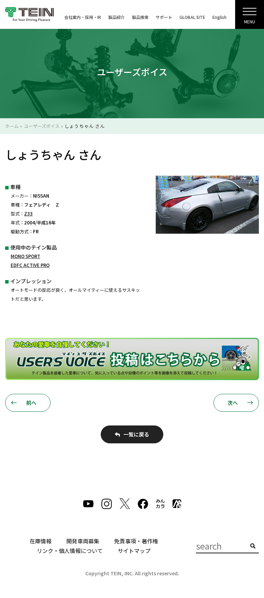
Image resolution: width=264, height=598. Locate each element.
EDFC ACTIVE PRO (30, 265)
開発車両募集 (82, 541)
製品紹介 (116, 17)
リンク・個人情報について (70, 550)
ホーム (12, 126)
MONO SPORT (25, 256)
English (219, 17)
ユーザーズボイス (41, 126)
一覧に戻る (136, 434)
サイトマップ (134, 550)
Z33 (28, 213)
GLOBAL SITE (192, 17)
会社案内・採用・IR (82, 17)
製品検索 (140, 17)
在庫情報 (41, 541)
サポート (164, 17)
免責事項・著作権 (136, 541)
